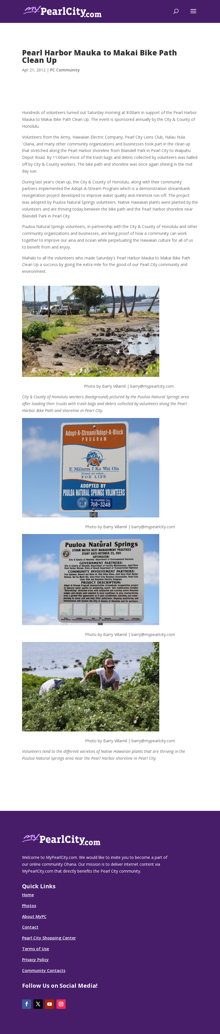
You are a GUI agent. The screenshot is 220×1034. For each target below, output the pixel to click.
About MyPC (34, 916)
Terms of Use (35, 948)
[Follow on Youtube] (49, 1004)
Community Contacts (43, 970)
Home (28, 894)
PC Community (65, 70)
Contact (30, 927)
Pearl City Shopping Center (49, 938)
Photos (29, 905)
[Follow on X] (38, 1004)
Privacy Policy (35, 959)
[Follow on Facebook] (26, 1004)
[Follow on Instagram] (61, 1004)
